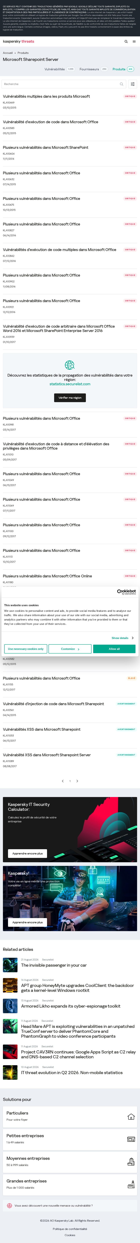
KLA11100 (8, 531)
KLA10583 (8, 128)
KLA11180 (8, 582)
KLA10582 (8, 658)
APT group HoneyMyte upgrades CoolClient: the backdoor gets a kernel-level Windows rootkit (77, 988)
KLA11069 (8, 505)
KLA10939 (8, 336)
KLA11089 (8, 761)
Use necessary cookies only (25, 648)
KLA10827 (8, 230)
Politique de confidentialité (70, 1229)
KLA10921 (8, 307)
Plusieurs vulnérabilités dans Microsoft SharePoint (45, 147)
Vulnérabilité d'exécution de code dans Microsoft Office (50, 122)
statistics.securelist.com (70, 384)
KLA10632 (8, 179)
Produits (23, 53)
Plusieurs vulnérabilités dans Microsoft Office (41, 173)
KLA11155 (8, 684)
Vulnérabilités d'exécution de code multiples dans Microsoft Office (59, 250)
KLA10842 (8, 255)
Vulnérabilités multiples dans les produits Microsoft (46, 96)
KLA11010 (8, 454)
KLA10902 (9, 281)
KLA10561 (8, 710)
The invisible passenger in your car (54, 965)
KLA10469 (8, 102)
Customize (68, 648)
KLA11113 (8, 556)
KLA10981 (8, 424)
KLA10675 (8, 204)
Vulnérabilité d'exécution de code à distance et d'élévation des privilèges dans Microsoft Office (56, 446)
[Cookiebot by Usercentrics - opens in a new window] (120, 592)
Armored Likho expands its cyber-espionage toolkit (70, 1006)
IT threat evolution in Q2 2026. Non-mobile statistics (72, 1072)
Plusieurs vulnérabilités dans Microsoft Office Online (47, 576)
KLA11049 (8, 480)
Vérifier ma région (70, 397)
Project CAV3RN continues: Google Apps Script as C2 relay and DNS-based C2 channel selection (78, 1054)
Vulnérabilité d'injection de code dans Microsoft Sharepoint (53, 704)
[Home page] (18, 41)
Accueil (8, 53)
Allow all (114, 648)
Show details (120, 638)
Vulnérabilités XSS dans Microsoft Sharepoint (41, 729)
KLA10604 (9, 153)
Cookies (70, 1235)
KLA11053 (8, 735)
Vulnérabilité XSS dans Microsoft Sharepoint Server (47, 755)
